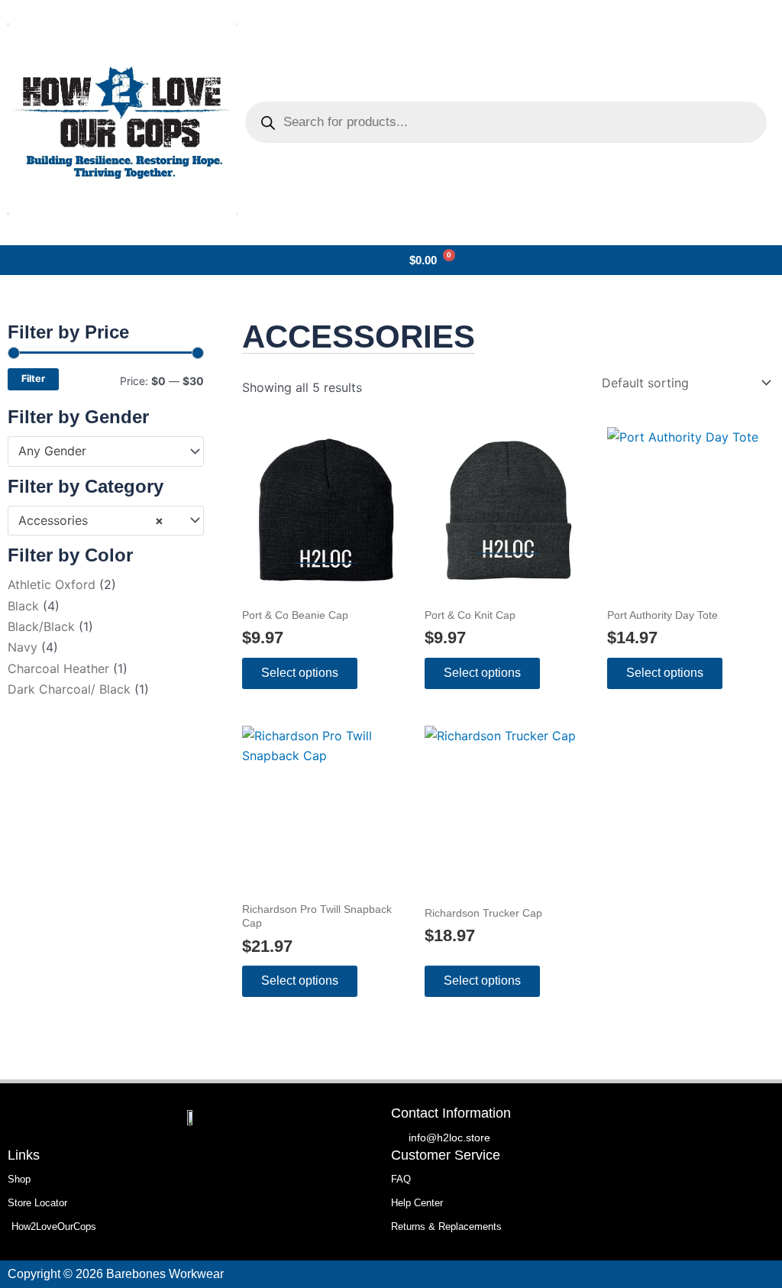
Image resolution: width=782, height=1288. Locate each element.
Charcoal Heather (58, 668)
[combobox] (106, 451)
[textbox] (98, 451)
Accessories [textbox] (90, 520)
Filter (33, 378)
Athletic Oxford (51, 584)
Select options (299, 672)
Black (23, 605)
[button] (12, 260)
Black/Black (41, 626)
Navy (22, 647)
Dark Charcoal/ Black (69, 689)
